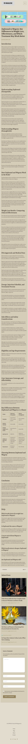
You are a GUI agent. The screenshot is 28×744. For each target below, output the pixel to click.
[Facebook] (13, 739)
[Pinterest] (17, 739)
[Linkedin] (15, 739)
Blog (14, 730)
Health (9, 602)
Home (14, 728)
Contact (14, 735)
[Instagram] (10, 739)
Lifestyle (12, 602)
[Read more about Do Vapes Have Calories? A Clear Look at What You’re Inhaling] (6, 635)
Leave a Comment (5, 602)
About (14, 732)
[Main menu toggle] (24, 3)
